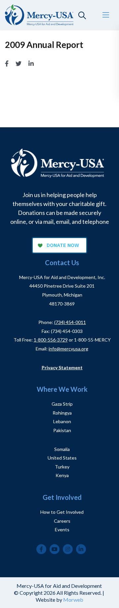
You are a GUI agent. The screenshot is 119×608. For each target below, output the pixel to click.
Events (62, 529)
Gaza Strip (62, 404)
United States (62, 458)
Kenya (62, 475)
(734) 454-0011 (70, 322)
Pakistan (62, 430)
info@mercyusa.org (68, 348)
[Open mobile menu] (105, 15)
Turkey (62, 466)
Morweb (73, 599)
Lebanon (62, 421)
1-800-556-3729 (51, 340)
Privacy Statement (62, 367)
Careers (62, 521)
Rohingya (62, 413)
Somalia (62, 449)
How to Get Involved (62, 512)
